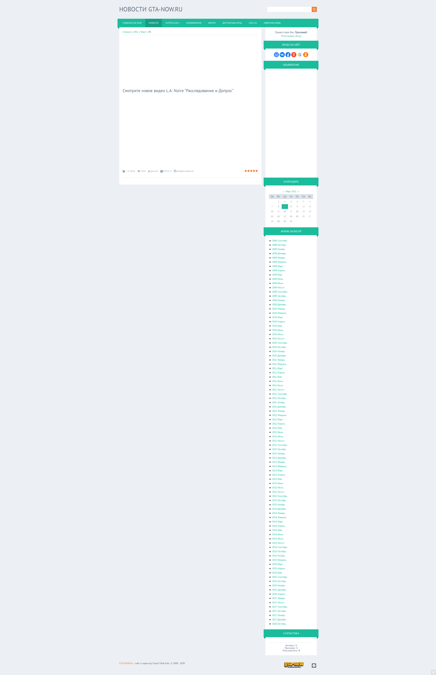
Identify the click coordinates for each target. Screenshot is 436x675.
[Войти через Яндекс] (293, 54)
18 (297, 211)
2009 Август (278, 287)
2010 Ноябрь (278, 351)
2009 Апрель (278, 270)
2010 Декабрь (279, 355)
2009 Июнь (277, 279)
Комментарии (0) (185, 171)
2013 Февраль (279, 466)
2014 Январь (278, 513)
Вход (298, 36)
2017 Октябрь (279, 611)
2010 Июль (277, 334)
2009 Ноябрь (278, 300)
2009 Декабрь (279, 304)
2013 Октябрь (279, 500)
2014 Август (278, 543)
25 (297, 216)
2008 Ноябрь (278, 249)
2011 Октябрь (279, 398)
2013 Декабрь (279, 509)
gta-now (154, 171)
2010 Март (277, 317)
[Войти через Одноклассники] (305, 54)
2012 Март (277, 419)
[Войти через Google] (299, 54)
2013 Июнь (277, 483)
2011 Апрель (278, 372)
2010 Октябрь (279, 347)
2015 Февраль (279, 560)
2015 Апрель (278, 568)
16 (285, 211)
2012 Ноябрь (278, 453)
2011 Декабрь (279, 406)
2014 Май (277, 530)
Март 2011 (291, 191)
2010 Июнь (277, 330)
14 (272, 211)
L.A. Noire (130, 171)
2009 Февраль (279, 262)
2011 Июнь (277, 381)
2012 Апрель (278, 423)
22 (278, 216)
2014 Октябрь (279, 551)
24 (291, 216)
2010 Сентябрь (279, 343)
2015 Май (277, 572)
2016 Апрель (278, 594)
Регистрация (287, 36)
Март (143, 32)
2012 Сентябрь (279, 445)
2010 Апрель (278, 321)
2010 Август (278, 338)
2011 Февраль (279, 364)
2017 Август (278, 602)
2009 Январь (278, 257)
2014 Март (277, 521)
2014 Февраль (279, 517)
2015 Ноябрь (278, 585)
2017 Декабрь (279, 619)
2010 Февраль (279, 313)
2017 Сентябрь (279, 607)
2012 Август (278, 440)
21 (272, 216)
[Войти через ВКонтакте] (282, 54)
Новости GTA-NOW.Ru (150, 9)
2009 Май (277, 274)
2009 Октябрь (279, 296)
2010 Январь (278, 309)
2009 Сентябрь (279, 292)
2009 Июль (277, 283)
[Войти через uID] (276, 54)
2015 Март (277, 564)
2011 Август (278, 389)
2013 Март (277, 470)
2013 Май (277, 479)
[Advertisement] (190, 60)
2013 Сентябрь (279, 496)
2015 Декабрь (279, 589)
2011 (136, 32)
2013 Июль (277, 487)
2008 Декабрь (279, 253)
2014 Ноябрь (278, 555)
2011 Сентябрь (279, 394)
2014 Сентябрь (279, 547)
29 (278, 221)
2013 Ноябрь (278, 504)
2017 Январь (278, 598)
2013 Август (278, 492)
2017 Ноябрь (278, 615)
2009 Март (277, 266)
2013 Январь (278, 462)
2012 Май (277, 428)
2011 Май (277, 377)
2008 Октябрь (279, 245)
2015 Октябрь (279, 581)
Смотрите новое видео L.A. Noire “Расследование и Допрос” (178, 90)
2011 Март (277, 368)
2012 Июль (277, 436)
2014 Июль (277, 538)
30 (285, 221)
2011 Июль (277, 385)
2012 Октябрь (279, 449)
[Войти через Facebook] (288, 54)
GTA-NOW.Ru (126, 663)
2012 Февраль (279, 415)
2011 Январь (278, 360)
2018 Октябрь (279, 624)
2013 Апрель (278, 475)
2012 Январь (278, 411)
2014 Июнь (277, 534)
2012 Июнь (277, 432)
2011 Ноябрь (278, 402)
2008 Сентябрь (279, 240)
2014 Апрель (278, 526)
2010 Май (277, 326)
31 (291, 221)
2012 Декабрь (279, 458)
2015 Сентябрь (279, 577)
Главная (127, 32)
